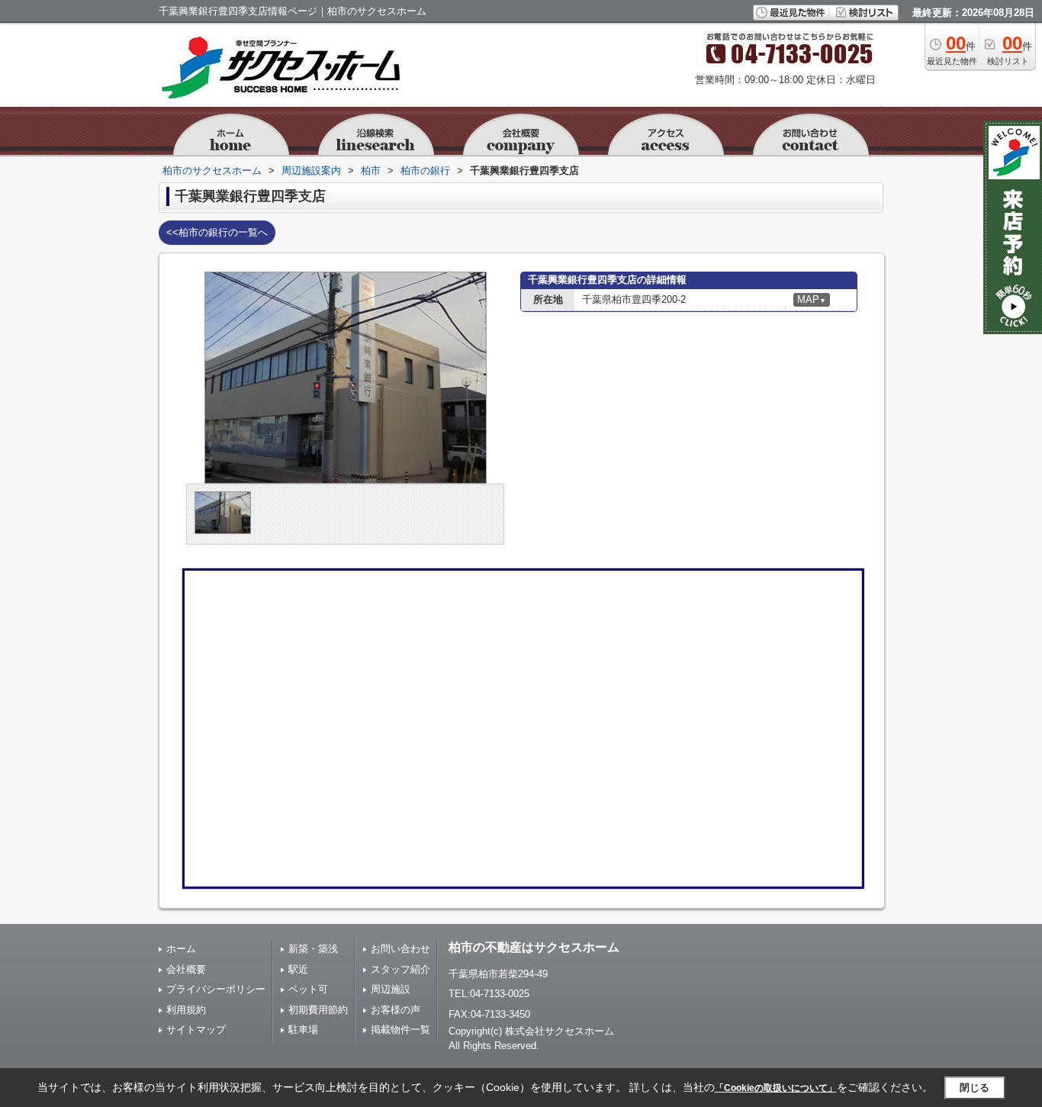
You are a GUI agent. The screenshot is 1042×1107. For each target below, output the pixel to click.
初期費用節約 (318, 1009)
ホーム (181, 948)
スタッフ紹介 (400, 969)
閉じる (974, 1087)
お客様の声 (395, 1009)
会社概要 (186, 969)
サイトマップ (196, 1029)
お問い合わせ (400, 948)
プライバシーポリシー (215, 989)
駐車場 (303, 1029)
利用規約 (186, 1009)
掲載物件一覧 (400, 1029)
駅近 (298, 969)
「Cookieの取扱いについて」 (776, 1088)
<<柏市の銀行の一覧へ (217, 232)
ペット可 (308, 989)
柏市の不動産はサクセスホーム (534, 947)
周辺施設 (390, 989)
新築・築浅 (313, 948)
